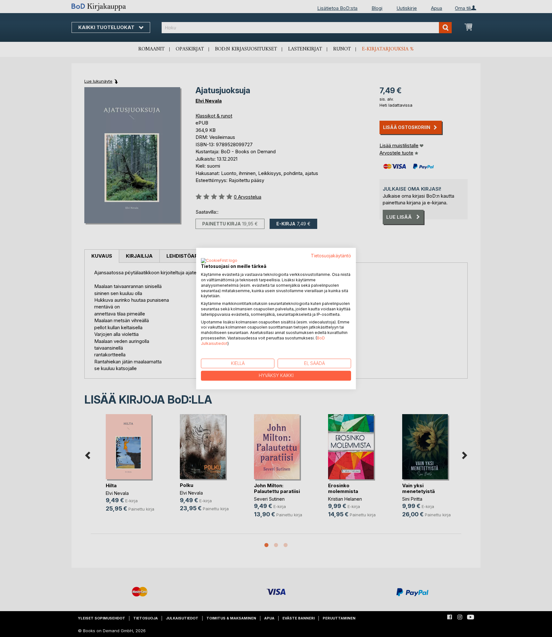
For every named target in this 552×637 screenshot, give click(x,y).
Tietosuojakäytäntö (331, 255)
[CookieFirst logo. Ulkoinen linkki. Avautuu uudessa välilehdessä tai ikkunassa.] (219, 261)
